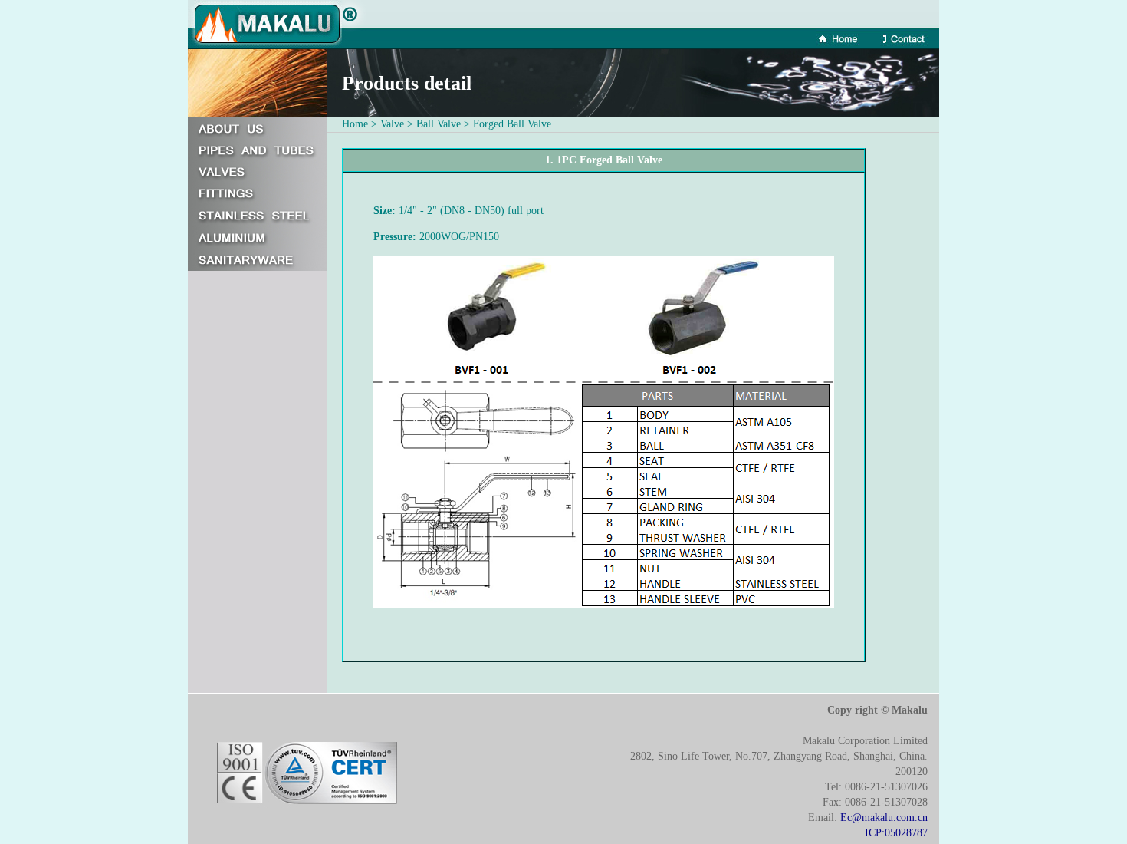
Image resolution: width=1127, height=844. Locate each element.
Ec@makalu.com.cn (884, 817)
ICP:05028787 (896, 833)
